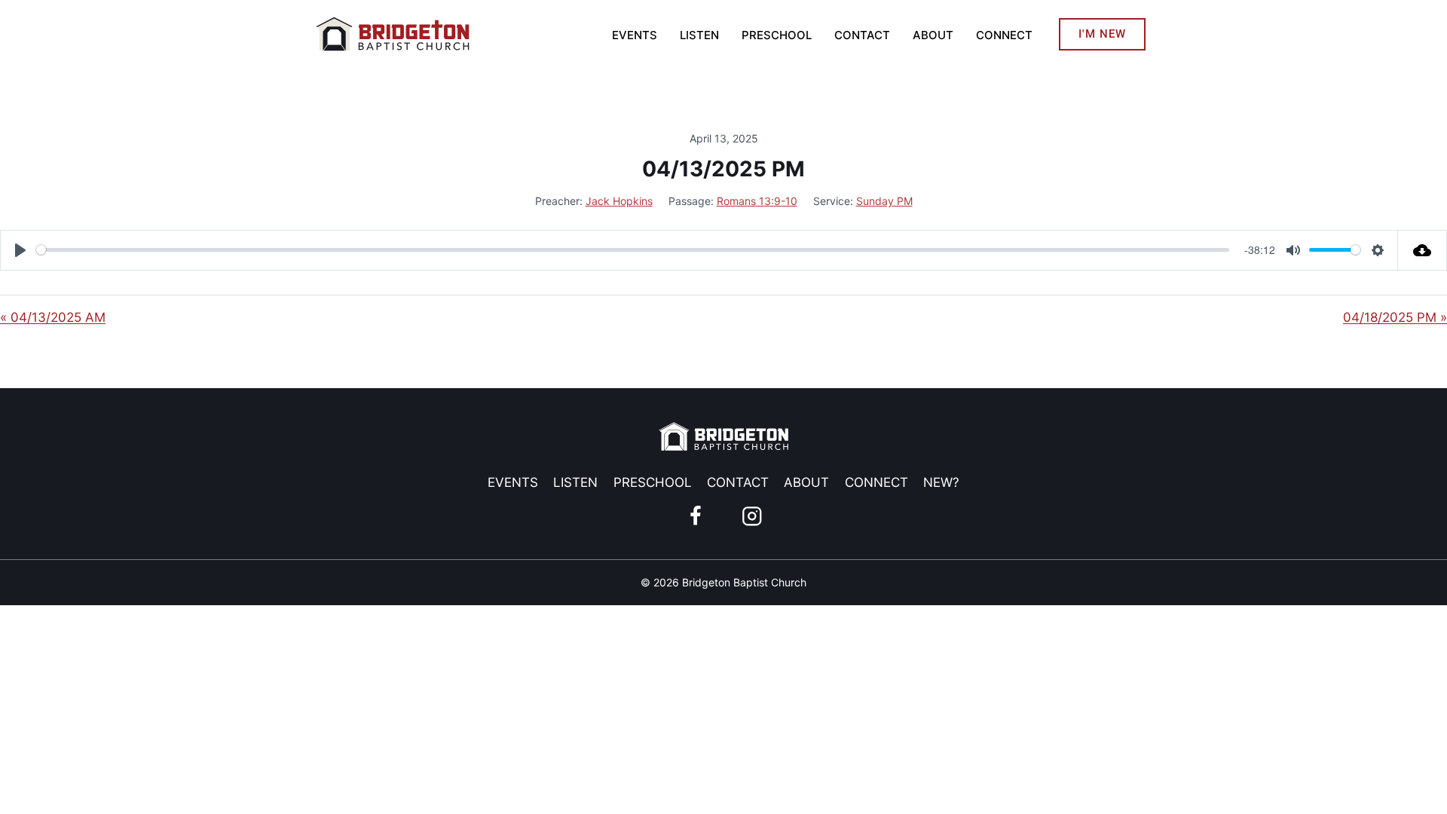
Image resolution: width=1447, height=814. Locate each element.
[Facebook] (695, 516)
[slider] (632, 250)
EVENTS (634, 35)
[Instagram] (751, 516)
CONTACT (862, 35)
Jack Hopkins (619, 200)
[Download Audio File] (1422, 250)
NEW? (941, 482)
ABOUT (933, 35)
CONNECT (1004, 35)
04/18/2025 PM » (1395, 317)
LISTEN (699, 35)
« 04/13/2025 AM (53, 317)
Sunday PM (884, 200)
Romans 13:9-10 (757, 200)
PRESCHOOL (777, 35)
